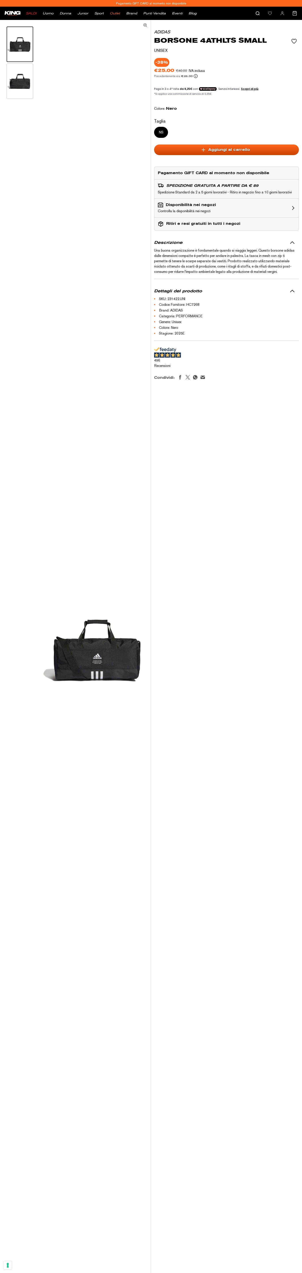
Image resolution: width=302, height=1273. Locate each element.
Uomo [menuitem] (48, 13)
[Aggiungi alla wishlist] (294, 41)
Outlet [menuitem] (115, 13)
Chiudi (219, 850)
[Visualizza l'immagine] (20, 44)
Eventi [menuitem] (177, 13)
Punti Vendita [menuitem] (154, 13)
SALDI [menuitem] (31, 13)
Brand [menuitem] (131, 13)
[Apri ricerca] (257, 13)
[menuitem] (270, 13)
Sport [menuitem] (99, 13)
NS (161, 132)
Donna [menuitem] (65, 13)
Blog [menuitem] (193, 13)
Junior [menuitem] (82, 13)
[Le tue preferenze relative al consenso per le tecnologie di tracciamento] (8, 1265)
